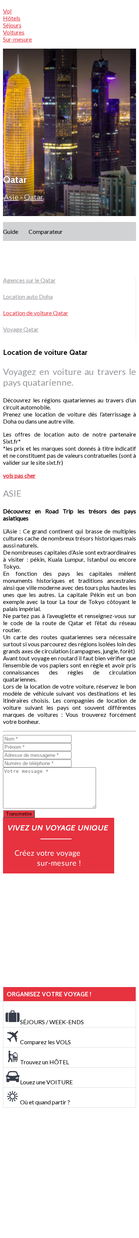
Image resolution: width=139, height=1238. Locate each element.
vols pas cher (19, 475)
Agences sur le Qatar (29, 280)
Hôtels (11, 18)
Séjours (12, 25)
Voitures (13, 32)
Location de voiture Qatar (35, 312)
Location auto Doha (28, 296)
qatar (33, 196)
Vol (7, 10)
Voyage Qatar (21, 329)
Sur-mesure (17, 39)
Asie (11, 196)
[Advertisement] (58, 930)
